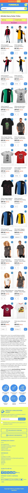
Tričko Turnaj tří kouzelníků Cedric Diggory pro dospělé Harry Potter (19, 45)
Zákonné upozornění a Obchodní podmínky (12, 458)
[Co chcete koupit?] (2, 5)
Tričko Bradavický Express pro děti (5, 322)
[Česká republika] (2, 472)
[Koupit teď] (12, 53)
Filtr (5, 20)
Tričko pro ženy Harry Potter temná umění (19, 107)
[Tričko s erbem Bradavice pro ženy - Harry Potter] (7, 280)
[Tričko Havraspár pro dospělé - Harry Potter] (20, 126)
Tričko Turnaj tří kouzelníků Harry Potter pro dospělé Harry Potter (7, 45)
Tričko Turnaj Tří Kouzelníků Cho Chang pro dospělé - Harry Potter (19, 199)
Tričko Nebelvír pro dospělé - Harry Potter (19, 291)
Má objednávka (5, 444)
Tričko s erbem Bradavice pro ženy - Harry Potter (7, 291)
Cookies (3, 461)
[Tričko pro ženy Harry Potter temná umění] (20, 95)
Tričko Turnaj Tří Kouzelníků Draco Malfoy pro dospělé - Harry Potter (7, 107)
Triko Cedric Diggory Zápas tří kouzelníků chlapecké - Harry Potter (20, 230)
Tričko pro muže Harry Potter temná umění (6, 168)
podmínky (5, 424)
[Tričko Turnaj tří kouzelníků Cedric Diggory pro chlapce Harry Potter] (20, 65)
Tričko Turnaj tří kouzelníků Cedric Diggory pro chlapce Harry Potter (19, 76)
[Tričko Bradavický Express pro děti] (7, 310)
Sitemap (3, 462)
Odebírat (22, 419)
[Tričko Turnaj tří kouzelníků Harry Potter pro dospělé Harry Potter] (7, 34)
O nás (2, 464)
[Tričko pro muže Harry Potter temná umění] (7, 157)
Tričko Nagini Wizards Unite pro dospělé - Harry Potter (7, 137)
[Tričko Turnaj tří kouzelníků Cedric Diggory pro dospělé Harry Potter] (20, 34)
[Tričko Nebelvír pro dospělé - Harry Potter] (20, 280)
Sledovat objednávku (15, 435)
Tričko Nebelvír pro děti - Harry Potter (20, 168)
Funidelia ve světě (5, 456)
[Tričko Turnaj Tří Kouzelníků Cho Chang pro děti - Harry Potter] (7, 218)
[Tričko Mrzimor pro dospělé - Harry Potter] (20, 249)
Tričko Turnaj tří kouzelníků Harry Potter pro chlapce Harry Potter (7, 76)
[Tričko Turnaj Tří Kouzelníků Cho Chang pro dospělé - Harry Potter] (20, 187)
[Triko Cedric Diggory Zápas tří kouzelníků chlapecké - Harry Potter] (20, 218)
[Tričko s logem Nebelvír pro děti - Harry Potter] (7, 187)
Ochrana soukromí (6, 459)
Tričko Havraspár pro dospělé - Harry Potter (19, 137)
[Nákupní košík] (25, 4)
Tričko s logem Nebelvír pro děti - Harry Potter (7, 199)
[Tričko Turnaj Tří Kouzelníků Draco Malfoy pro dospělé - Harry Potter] (7, 95)
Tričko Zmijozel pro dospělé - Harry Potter (6, 260)
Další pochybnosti (5, 450)
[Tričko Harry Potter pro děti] (20, 310)
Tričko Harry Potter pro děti (20, 322)
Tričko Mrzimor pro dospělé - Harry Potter (19, 260)
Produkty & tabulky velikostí (8, 446)
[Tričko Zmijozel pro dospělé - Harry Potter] (7, 249)
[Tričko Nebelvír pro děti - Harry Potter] (20, 157)
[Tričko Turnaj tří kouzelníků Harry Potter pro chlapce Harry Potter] (7, 65)
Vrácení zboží (4, 448)
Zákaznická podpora (15, 430)
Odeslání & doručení (6, 447)
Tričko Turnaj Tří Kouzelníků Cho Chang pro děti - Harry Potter (6, 230)
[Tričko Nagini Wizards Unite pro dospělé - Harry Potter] (7, 126)
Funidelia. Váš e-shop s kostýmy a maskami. (14, 4)
